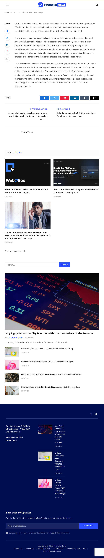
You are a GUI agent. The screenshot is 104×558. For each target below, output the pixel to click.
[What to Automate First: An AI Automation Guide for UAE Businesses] (28, 172)
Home (7, 12)
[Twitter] (7, 37)
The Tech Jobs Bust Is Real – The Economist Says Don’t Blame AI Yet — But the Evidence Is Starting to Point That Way (27, 235)
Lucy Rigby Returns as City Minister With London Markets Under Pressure (49, 333)
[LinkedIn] (7, 44)
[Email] (7, 58)
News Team (27, 132)
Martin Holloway (15, 338)
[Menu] (7, 5)
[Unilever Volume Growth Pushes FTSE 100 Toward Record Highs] (12, 365)
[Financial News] (52, 4)
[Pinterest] (7, 51)
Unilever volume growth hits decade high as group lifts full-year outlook (50, 387)
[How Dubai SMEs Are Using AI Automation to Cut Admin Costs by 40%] (76, 172)
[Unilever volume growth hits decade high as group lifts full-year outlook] (12, 390)
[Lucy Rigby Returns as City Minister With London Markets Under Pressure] (52, 301)
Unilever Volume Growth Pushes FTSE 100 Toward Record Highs (47, 362)
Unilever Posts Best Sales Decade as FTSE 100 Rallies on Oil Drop (47, 349)
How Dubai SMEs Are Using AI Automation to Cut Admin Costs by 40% (75, 191)
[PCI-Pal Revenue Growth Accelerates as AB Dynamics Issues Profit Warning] (12, 377)
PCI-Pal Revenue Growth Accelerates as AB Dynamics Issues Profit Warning (51, 374)
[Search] (96, 5)
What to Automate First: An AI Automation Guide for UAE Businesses (26, 191)
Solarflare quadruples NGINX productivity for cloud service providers (76, 115)
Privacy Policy (54, 533)
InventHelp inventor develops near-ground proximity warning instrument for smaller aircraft (27, 116)
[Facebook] (7, 31)
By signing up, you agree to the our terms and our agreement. (39, 533)
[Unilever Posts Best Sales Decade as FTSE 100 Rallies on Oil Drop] (12, 352)
